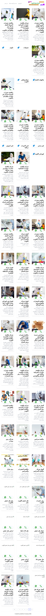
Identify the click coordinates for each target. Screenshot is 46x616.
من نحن (6, 3)
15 (14, 609)
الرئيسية (19, 3)
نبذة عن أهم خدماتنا (13, 3)
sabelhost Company (24, 613)
